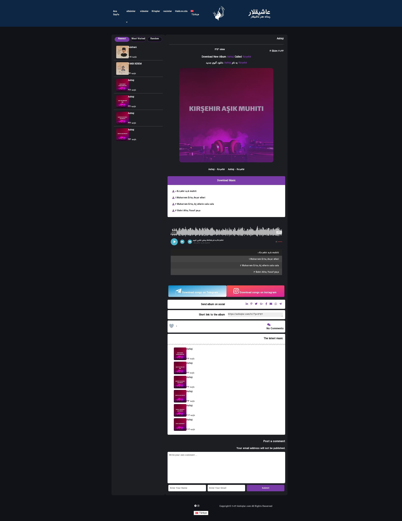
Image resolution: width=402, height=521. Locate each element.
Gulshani (132, 47)
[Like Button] (171, 326)
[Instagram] (198, 506)
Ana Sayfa (116, 13)
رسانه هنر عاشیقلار (260, 17)
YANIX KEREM (135, 64)
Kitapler (156, 11)
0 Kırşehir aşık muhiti (185, 191)
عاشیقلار (259, 12)
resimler (167, 11)
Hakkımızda (181, 11)
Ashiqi (131, 80)
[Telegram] (195, 506)
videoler (144, 11)
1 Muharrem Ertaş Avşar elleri (190, 197)
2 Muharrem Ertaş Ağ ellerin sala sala (194, 204)
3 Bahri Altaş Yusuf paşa (187, 210)
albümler (131, 11)
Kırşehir (247, 57)
